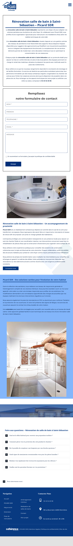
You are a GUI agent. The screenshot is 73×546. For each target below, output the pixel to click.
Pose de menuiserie (8, 517)
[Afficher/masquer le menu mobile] (70, 5)
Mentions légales (34, 529)
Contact (23, 513)
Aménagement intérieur (26, 501)
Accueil (6, 499)
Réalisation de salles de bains (26, 508)
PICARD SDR (8, 503)
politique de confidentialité (45, 156)
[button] (36, 435)
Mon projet (24, 517)
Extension (7, 512)
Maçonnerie (8, 507)
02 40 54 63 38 (48, 501)
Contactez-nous (10, 268)
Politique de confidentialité (49, 529)
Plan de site (63, 529)
